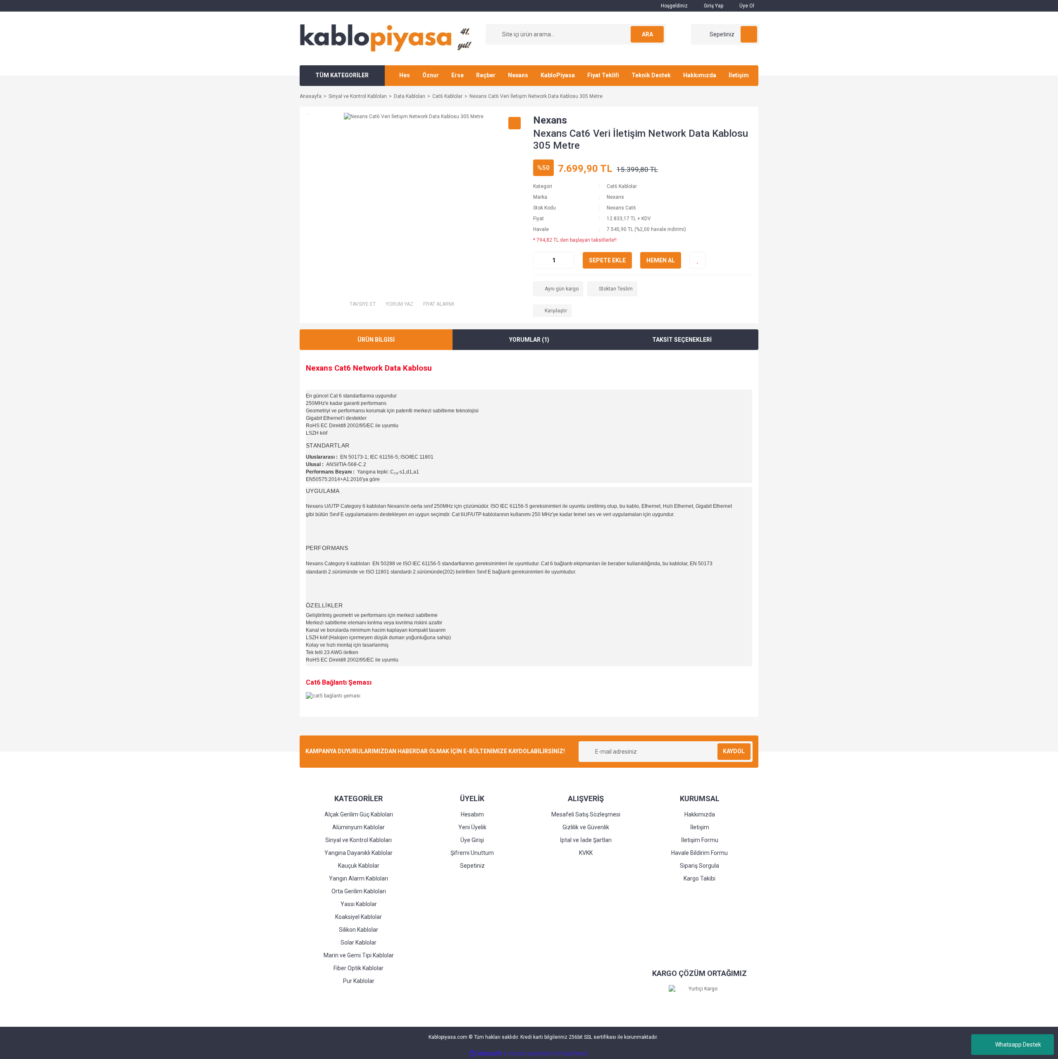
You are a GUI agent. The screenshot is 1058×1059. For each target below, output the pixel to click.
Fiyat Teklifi (603, 75)
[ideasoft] (485, 1053)
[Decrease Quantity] (540, 260)
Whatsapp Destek (1018, 1044)
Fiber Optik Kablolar (359, 968)
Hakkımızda (699, 75)
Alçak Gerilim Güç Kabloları (358, 814)
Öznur (430, 75)
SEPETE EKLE (607, 260)
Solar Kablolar (358, 942)
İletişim (739, 75)
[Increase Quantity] (568, 260)
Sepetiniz (472, 865)
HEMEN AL (660, 260)
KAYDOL (734, 751)
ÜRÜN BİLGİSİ (376, 339)
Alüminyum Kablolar (358, 827)
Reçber (486, 75)
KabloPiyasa (558, 75)
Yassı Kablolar (359, 904)
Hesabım (472, 814)
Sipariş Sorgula (699, 865)
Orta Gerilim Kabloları (358, 891)
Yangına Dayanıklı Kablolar (358, 853)
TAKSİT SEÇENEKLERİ (682, 339)
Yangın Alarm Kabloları (358, 878)
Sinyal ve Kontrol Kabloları (358, 840)
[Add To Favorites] (697, 260)
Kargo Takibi (699, 878)
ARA (647, 34)
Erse (457, 75)
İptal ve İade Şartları (586, 840)
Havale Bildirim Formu (699, 853)
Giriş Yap (713, 6)
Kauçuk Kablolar (358, 865)
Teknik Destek (651, 75)
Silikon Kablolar (358, 929)
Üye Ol (746, 6)
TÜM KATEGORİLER (342, 75)
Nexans (518, 75)
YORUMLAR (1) (529, 339)
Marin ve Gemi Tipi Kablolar (359, 955)
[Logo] (389, 38)
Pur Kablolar (358, 981)
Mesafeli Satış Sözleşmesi (585, 814)
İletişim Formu (699, 840)
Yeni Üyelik (472, 827)
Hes (404, 75)
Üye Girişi (472, 840)
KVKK (586, 853)
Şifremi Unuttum (472, 853)
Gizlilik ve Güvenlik (585, 827)
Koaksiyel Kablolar (358, 917)
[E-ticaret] (528, 1053)
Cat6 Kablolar (622, 186)
